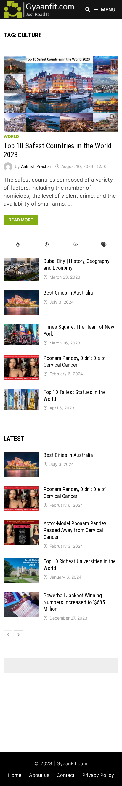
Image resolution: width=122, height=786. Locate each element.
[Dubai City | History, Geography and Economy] (21, 262)
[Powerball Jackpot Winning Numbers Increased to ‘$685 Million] (21, 596)
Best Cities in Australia (68, 293)
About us (39, 775)
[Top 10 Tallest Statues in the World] (21, 393)
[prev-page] (8, 634)
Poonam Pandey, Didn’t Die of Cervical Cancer (75, 361)
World (11, 136)
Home (14, 775)
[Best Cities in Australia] (21, 293)
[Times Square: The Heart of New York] (21, 328)
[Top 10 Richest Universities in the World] (21, 562)
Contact (66, 775)
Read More (20, 220)
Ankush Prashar (36, 166)
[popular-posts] (18, 244)
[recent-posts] (46, 244)
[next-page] (18, 634)
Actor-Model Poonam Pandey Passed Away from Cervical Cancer (75, 530)
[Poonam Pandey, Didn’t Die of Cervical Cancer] (21, 359)
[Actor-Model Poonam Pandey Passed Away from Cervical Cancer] (21, 524)
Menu (107, 9)
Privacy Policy (98, 775)
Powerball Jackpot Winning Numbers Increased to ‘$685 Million (74, 602)
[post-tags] (104, 244)
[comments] (75, 244)
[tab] (18, 244)
